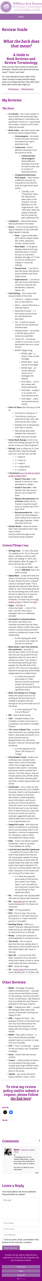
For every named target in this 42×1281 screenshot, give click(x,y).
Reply (37, 1172)
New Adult (17, 901)
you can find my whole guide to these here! (24, 474)
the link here (20, 1098)
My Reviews (13, 89)
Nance (17, 1149)
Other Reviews (27, 89)
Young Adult (18, 969)
